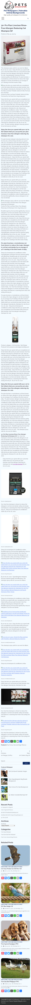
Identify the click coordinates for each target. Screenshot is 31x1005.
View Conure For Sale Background (18, 787)
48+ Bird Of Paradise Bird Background (9, 812)
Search (3, 761)
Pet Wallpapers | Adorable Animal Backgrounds (15, 12)
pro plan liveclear (18, 464)
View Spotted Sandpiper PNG (9, 944)
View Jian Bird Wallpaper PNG (10, 981)
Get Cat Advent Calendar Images (18, 771)
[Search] (28, 18)
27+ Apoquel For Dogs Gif (7, 807)
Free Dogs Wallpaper (6, 832)
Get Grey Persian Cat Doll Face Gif (11, 869)
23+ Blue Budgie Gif (7, 906)
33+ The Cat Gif (4, 817)
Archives (3, 824)
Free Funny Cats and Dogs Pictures (16, 745)
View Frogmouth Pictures (7, 809)
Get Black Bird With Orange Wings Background (12, 815)
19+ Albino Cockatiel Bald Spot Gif (18, 795)
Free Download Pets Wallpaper (8, 834)
